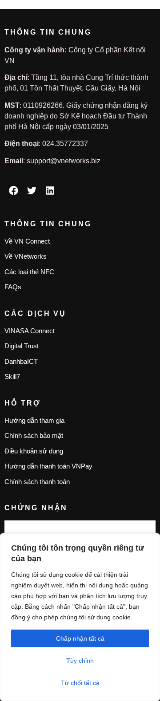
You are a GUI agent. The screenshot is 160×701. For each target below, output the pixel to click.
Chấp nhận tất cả (80, 638)
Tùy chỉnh (80, 660)
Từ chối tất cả (80, 682)
